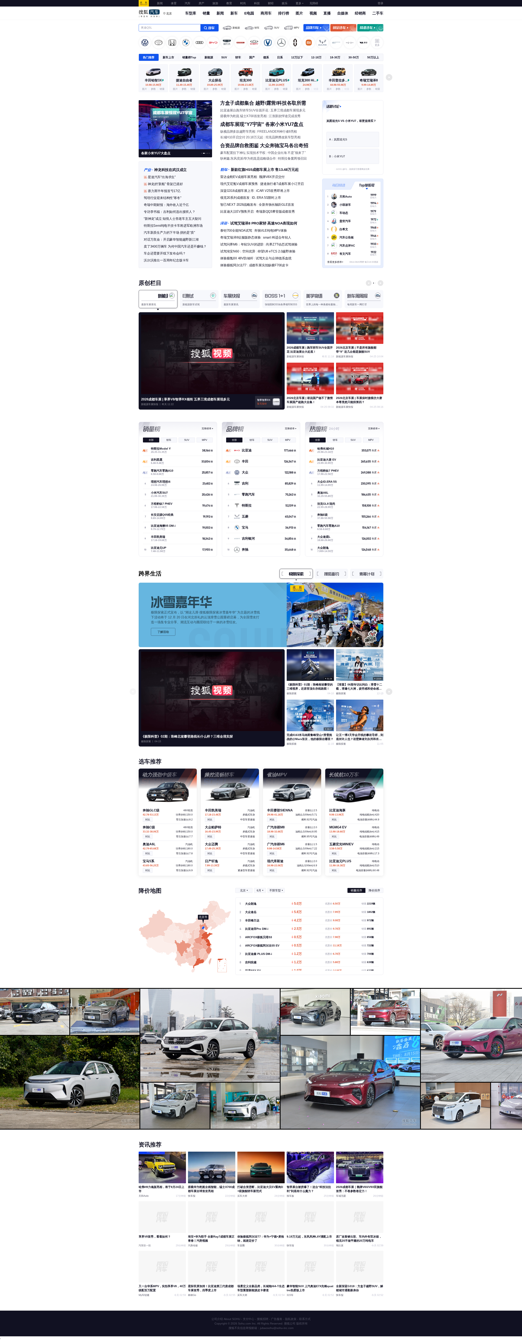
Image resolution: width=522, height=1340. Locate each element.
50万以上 (373, 57)
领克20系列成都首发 (235, 197)
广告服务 (276, 1319)
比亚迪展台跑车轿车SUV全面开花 (244, 110)
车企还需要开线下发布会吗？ (165, 253)
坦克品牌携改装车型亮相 (283, 137)
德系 (266, 57)
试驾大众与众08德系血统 (274, 258)
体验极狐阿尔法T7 (233, 265)
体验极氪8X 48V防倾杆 (236, 258)
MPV (296, 27)
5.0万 (298, 904)
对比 (147, 819)
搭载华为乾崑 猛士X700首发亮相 (243, 116)
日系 (280, 57)
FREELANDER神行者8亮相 (277, 131)
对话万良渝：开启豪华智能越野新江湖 (171, 239)
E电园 (249, 13)
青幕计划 (366, 574)
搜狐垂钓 (331, 574)
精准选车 (370, 27)
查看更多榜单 (334, 262)
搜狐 (144, 3)
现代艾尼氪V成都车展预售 (239, 184)
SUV (276, 27)
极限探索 (296, 574)
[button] (389, 77)
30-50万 (353, 57)
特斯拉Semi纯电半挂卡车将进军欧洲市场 (173, 225)
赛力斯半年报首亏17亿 (164, 191)
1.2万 (298, 954)
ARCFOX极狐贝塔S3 (258, 937)
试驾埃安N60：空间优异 (237, 251)
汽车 (187, 3)
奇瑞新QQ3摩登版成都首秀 (275, 211)
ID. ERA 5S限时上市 (266, 197)
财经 (271, 3)
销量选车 (343, 27)
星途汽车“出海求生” (162, 177)
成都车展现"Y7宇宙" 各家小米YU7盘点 (261, 124)
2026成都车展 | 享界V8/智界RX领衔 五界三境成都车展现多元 (185, 399)
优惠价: (332, 903)
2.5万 (298, 929)
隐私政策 (290, 1319)
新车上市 (168, 57)
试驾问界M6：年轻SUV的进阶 (242, 244)
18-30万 (335, 57)
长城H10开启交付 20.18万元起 (241, 137)
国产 (252, 57)
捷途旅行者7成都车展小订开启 (282, 184)
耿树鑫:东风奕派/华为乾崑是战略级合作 (248, 158)
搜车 (209, 27)
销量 (206, 13)
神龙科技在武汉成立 (170, 170)
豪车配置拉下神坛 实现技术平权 (242, 152)
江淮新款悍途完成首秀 (285, 116)
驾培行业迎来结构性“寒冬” (162, 198)
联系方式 (305, 1319)
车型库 (190, 13)
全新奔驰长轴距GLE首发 (276, 204)
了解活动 (163, 631)
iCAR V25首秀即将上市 (273, 190)
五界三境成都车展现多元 (287, 110)
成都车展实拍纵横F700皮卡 (269, 265)
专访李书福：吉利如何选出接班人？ (169, 211)
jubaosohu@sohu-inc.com (277, 1328)
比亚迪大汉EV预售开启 (237, 211)
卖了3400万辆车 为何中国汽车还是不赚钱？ (175, 246)
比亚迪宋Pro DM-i (256, 928)
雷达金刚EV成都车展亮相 (238, 177)
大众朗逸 (251, 903)
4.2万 (298, 920)
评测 (224, 223)
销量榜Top (189, 57)
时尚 (243, 3)
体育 (174, 3)
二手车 (377, 13)
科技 (257, 3)
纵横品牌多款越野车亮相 (237, 131)
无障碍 (314, 3)
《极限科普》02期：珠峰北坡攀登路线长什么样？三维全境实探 (187, 736)
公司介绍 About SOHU (225, 1319)
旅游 (215, 3)
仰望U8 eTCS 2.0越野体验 (276, 251)
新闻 (160, 3)
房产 (201, 3)
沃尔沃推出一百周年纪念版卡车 (166, 260)
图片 (299, 13)
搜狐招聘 (262, 1319)
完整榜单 (206, 428)
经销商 (360, 13)
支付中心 (248, 1319)
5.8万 (298, 912)
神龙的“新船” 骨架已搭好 (165, 184)
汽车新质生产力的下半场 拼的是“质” (169, 232)
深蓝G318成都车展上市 (237, 190)
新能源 (236, 27)
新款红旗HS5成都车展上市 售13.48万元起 (265, 170)
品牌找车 (316, 27)
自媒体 (342, 13)
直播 (327, 13)
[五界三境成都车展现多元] (175, 124)
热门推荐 (148, 57)
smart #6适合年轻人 (277, 237)
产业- (148, 170)
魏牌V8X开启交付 (272, 177)
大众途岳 (251, 912)
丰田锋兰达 (252, 920)
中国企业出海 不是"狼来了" (287, 152)
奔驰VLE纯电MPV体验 (270, 230)
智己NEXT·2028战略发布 (238, 204)
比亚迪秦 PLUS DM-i (258, 954)
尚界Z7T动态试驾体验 (281, 244)
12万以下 (297, 57)
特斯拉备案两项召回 (292, 158)
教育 (229, 3)
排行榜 (283, 13)
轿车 (256, 27)
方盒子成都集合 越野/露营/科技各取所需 (263, 103)
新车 (234, 13)
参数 (153, 89)
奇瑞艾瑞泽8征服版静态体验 (240, 237)
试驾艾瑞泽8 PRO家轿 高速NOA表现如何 (263, 223)
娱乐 (285, 3)
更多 (298, 3)
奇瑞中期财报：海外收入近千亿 (166, 205)
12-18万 (316, 57)
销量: (368, 903)
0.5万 (298, 937)
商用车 (266, 13)
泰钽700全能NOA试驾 (236, 230)
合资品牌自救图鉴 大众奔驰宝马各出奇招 (264, 145)
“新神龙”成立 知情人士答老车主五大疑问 (172, 218)
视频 (313, 13)
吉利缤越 (251, 962)
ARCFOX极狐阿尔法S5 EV (262, 945)
